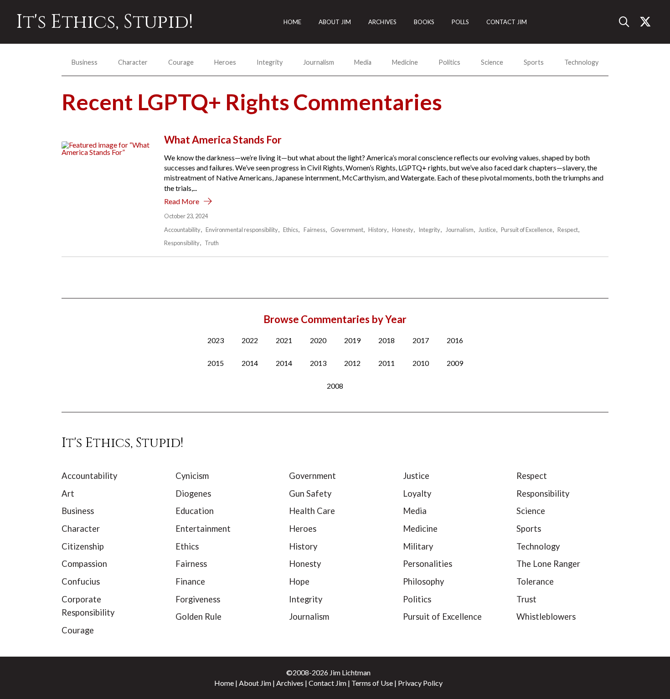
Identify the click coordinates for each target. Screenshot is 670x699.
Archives (290, 682)
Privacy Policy (420, 682)
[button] (627, 22)
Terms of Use (372, 682)
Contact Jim (327, 682)
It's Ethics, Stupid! (104, 22)
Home (224, 682)
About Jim (255, 682)
